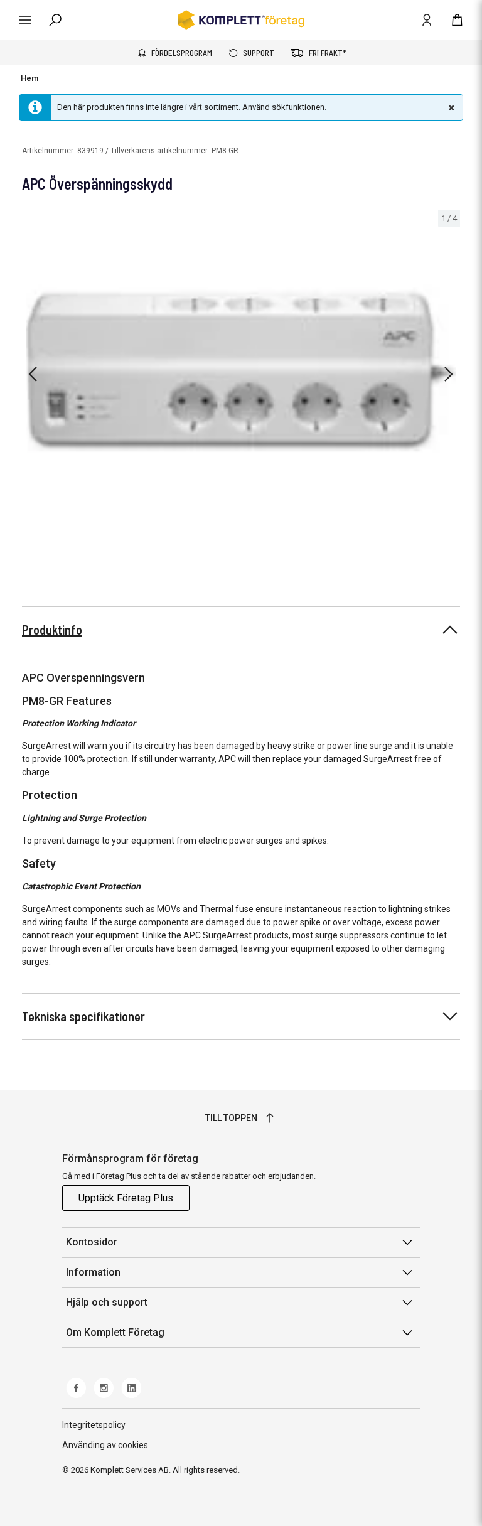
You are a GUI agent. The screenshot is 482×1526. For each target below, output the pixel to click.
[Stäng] (450, 107)
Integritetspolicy (94, 1425)
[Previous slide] (32, 374)
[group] (241, 372)
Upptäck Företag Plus (125, 1198)
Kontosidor (91, 1242)
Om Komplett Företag (115, 1332)
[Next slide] (448, 374)
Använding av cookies (105, 1445)
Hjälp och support (106, 1302)
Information (93, 1272)
